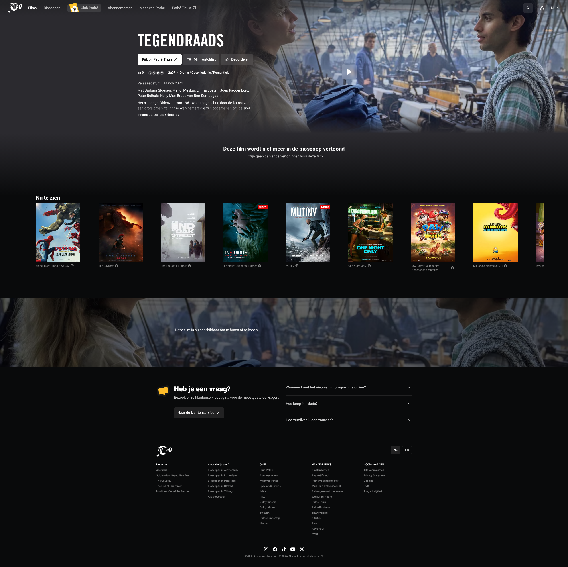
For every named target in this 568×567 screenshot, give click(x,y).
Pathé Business (321, 507)
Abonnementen (120, 8)
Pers (314, 523)
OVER (263, 465)
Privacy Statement (374, 475)
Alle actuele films (515, 197)
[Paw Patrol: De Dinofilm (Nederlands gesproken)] (433, 232)
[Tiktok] (284, 549)
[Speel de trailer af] (349, 72)
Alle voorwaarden (374, 470)
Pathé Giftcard (320, 475)
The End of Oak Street (174, 266)
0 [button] (143, 73)
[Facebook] (275, 549)
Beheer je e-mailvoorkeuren (328, 491)
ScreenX (265, 513)
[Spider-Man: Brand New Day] (58, 232)
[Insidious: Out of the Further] (245, 232)
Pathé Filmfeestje (270, 518)
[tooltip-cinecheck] (154, 72)
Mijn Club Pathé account (326, 486)
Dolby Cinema (268, 502)
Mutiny (290, 266)
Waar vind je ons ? (218, 465)
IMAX (263, 491)
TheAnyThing (320, 513)
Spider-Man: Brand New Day (52, 266)
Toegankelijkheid (373, 491)
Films (32, 8)
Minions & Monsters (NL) (488, 266)
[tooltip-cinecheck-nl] (150, 72)
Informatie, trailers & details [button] (157, 115)
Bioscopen (52, 8)
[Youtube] (293, 549)
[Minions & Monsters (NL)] (495, 232)
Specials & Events (270, 486)
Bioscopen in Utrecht (220, 486)
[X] (301, 549)
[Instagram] (266, 549)
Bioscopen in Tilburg (220, 491)
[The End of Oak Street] (183, 232)
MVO (315, 534)
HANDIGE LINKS (321, 465)
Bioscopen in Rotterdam (222, 475)
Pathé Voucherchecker (325, 481)
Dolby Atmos (267, 507)
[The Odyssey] (121, 232)
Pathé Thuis (182, 8)
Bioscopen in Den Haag (222, 481)
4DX (262, 497)
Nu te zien (162, 465)
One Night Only (357, 266)
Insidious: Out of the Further (240, 266)
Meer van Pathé (152, 8)
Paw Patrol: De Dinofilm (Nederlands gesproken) (425, 268)
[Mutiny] (308, 232)
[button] (528, 8)
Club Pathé (89, 8)
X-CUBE (316, 518)
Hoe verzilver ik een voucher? (309, 420)
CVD (366, 486)
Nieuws (264, 523)
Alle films (161, 470)
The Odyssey (106, 266)
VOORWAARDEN (374, 465)
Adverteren (318, 529)
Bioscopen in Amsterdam (223, 470)
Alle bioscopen (216, 497)
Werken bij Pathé (322, 497)
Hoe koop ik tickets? (302, 403)
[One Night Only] (370, 232)
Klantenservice (320, 470)
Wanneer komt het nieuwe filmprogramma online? (326, 387)
